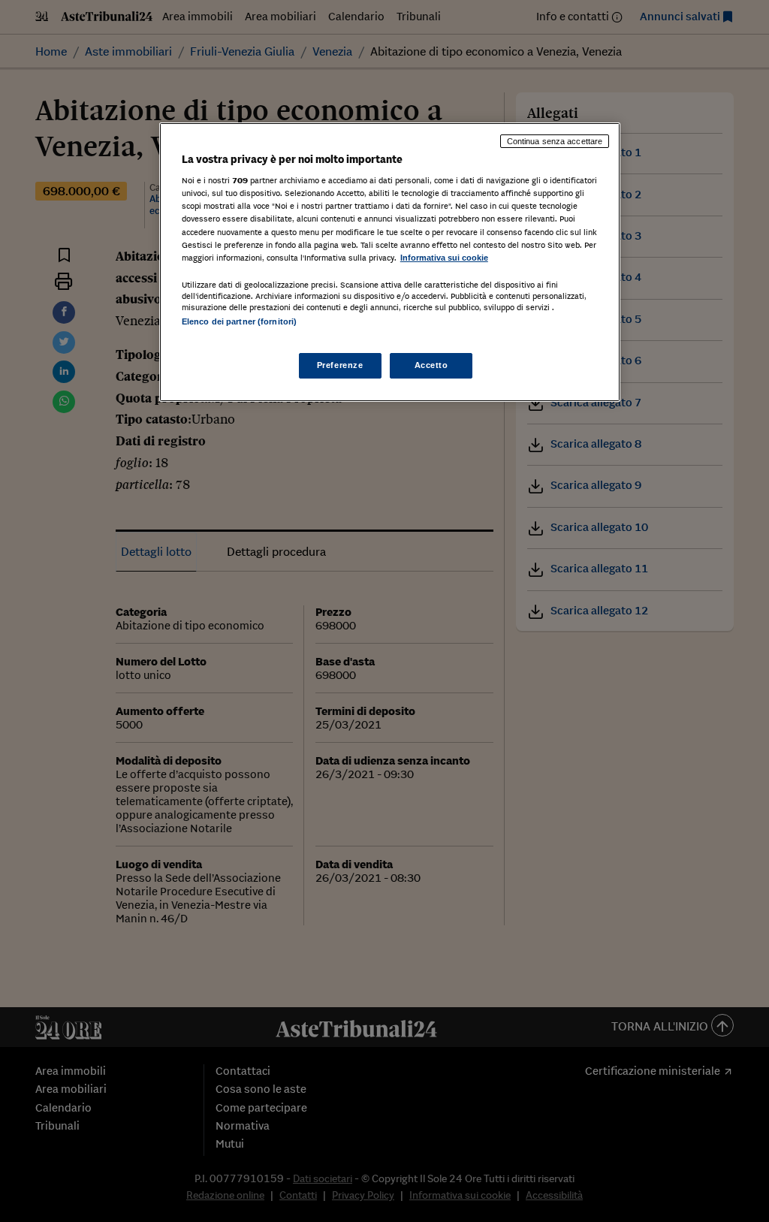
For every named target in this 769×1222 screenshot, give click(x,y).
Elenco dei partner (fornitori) (239, 321)
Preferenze (340, 365)
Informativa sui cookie (444, 257)
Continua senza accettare (555, 141)
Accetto (431, 365)
